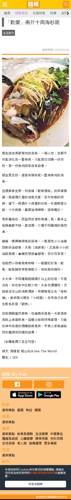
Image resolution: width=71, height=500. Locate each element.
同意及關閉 (35, 484)
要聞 (20, 410)
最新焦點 (8, 410)
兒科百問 (56, 438)
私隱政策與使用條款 (42, 473)
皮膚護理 (35, 443)
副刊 (65, 13)
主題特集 (39, 13)
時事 (53, 13)
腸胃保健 (41, 438)
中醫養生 (56, 433)
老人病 (22, 443)
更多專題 (50, 443)
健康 (7, 13)
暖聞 (38, 410)
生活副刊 (8, 33)
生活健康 (41, 433)
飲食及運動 (25, 433)
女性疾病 (8, 443)
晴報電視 (21, 13)
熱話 (29, 410)
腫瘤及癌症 (10, 438)
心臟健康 (26, 438)
